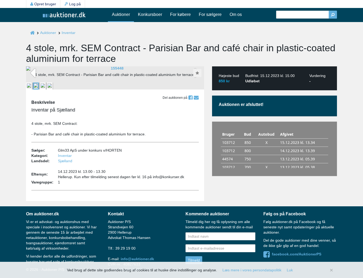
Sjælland (65, 161)
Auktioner (121, 14)
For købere (180, 14)
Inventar (68, 33)
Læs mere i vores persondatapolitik (251, 270)
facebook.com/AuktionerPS (295, 254)
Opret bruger (44, 4)
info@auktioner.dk (137, 259)
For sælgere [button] (210, 14)
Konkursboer (150, 14)
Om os (236, 14)
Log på (74, 4)
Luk (290, 270)
